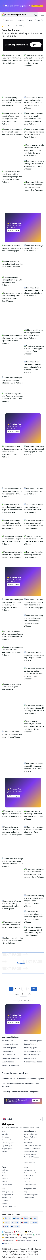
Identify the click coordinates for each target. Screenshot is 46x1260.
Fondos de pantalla (10, 1238)
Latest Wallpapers (8, 1143)
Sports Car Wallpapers (32, 1148)
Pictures (4, 1176)
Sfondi (38, 1235)
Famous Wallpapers (9, 1048)
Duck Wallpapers (8, 1062)
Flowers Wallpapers (31, 1137)
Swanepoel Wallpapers (32, 1051)
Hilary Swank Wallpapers (33, 1041)
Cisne (26, 1218)
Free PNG (5, 1182)
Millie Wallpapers (30, 1048)
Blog (25, 1192)
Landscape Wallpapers (32, 1160)
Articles (4, 1151)
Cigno (35, 1218)
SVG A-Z (27, 1179)
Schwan (7, 1218)
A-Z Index (5, 1134)
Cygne (26, 1222)
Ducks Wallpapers (30, 1044)
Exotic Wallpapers (8, 1055)
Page (17, 994)
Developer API (29, 1198)
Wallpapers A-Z (29, 1170)
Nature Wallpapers (30, 1151)
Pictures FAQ (6, 1198)
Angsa (35, 1222)
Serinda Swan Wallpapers (33, 1062)
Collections (6, 1137)
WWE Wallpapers (30, 1154)
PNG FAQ (5, 1203)
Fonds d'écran (9, 1240)
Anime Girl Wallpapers (31, 1157)
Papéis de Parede (25, 1235)
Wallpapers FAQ (7, 1192)
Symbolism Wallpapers (10, 1058)
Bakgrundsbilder (9, 1235)
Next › (34, 989)
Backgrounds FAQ (8, 1195)
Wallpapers (9, 26)
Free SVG (5, 1179)
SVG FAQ (5, 1200)
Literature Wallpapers (10, 1044)
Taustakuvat (8, 1243)
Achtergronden (26, 1238)
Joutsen (16, 1226)
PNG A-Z (27, 1182)
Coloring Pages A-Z (31, 1184)
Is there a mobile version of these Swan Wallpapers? (23, 1079)
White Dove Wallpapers (10, 1065)
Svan (17, 1218)
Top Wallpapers (7, 1146)
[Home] (2, 26)
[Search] (35, 15)
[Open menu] (42, 14)
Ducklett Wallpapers (31, 1055)
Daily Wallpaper (7, 1148)
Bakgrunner (33, 1240)
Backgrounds (6, 1173)
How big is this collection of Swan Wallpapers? (21, 1092)
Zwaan (16, 1222)
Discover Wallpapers (9, 1140)
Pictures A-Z (28, 1176)
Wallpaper (31, 1232)
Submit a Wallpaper (30, 1195)
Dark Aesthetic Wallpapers (33, 1145)
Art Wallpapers (7, 1041)
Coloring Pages (7, 1184)
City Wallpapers (29, 1163)
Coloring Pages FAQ (9, 1206)
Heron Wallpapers (30, 1058)
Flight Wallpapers (8, 1051)
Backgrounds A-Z (30, 1173)
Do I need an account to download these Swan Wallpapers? (20, 1085)
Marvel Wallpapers (30, 1134)
